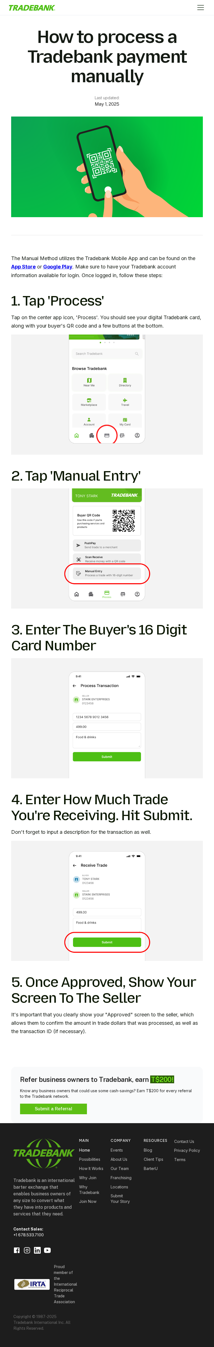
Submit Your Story (120, 1198)
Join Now (87, 1201)
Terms (180, 1159)
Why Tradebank (89, 1189)
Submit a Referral (53, 1108)
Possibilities (89, 1159)
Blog (148, 1150)
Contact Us (184, 1141)
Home (84, 1150)
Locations (119, 1186)
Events (117, 1150)
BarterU (151, 1168)
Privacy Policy (187, 1150)
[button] (199, 7)
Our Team (120, 1168)
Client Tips (153, 1159)
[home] (32, 8)
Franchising (121, 1177)
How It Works (91, 1168)
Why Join (87, 1177)
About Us (119, 1159)
